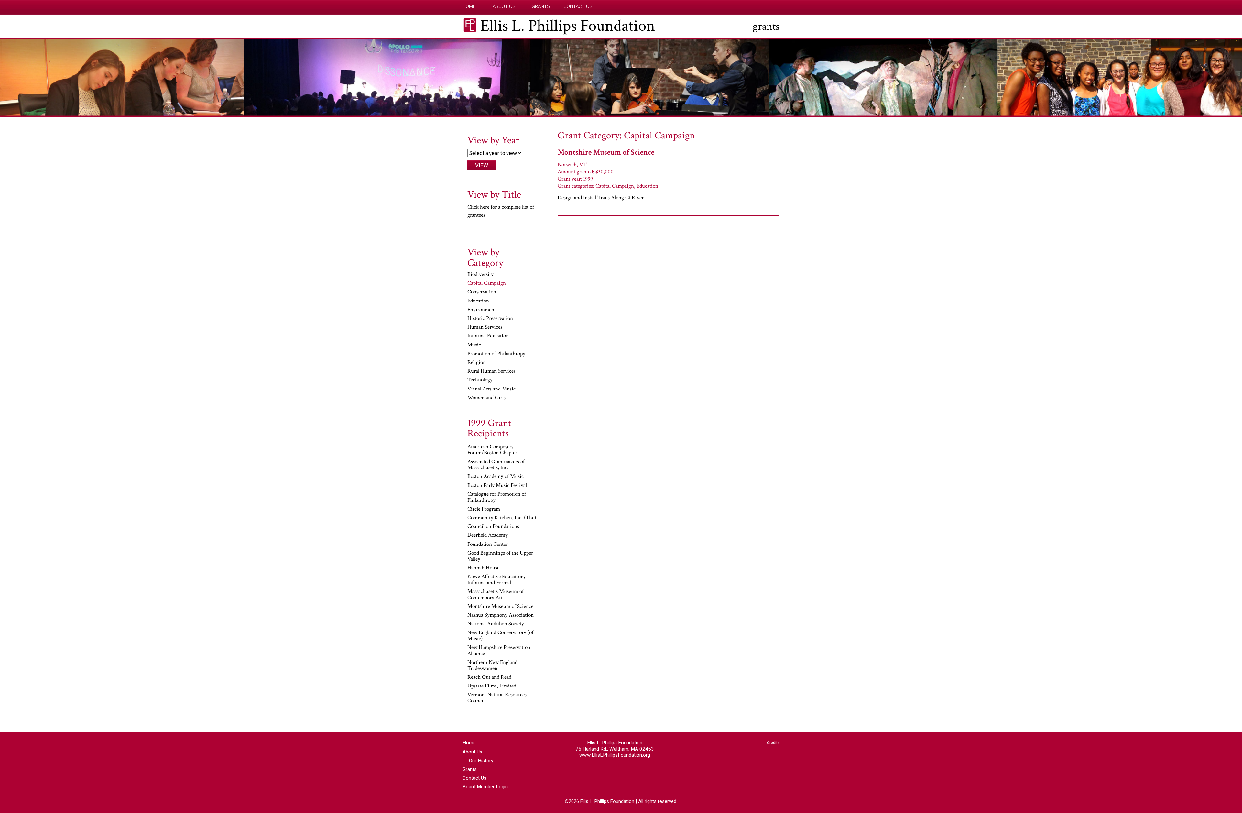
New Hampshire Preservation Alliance (498, 650)
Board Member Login (485, 787)
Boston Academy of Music (495, 476)
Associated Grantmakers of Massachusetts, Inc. (496, 465)
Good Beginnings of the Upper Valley (500, 556)
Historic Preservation (490, 318)
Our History (481, 761)
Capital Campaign (486, 283)
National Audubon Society (495, 624)
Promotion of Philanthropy (496, 354)
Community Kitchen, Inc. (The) (501, 518)
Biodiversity (480, 274)
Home (469, 6)
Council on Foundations (493, 526)
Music (474, 345)
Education (478, 301)
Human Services (484, 327)
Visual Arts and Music (491, 389)
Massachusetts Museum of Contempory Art (495, 594)
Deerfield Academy (487, 535)
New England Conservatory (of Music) (500, 636)
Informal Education (488, 336)
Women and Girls (486, 398)
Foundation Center (487, 544)
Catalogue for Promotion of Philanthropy (496, 497)
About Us (504, 6)
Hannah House (483, 568)
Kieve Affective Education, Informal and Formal (496, 580)
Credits (773, 743)
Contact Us (578, 6)
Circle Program (483, 509)
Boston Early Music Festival (497, 485)
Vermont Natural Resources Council (497, 698)
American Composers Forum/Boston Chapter (492, 450)
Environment (481, 310)
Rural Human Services (491, 371)
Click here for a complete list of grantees (500, 211)
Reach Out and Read (489, 677)
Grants (541, 6)
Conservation (481, 292)
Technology (480, 380)
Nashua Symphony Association (500, 615)
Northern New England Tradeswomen (492, 665)
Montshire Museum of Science (606, 152)
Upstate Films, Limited (491, 686)
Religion (476, 362)
